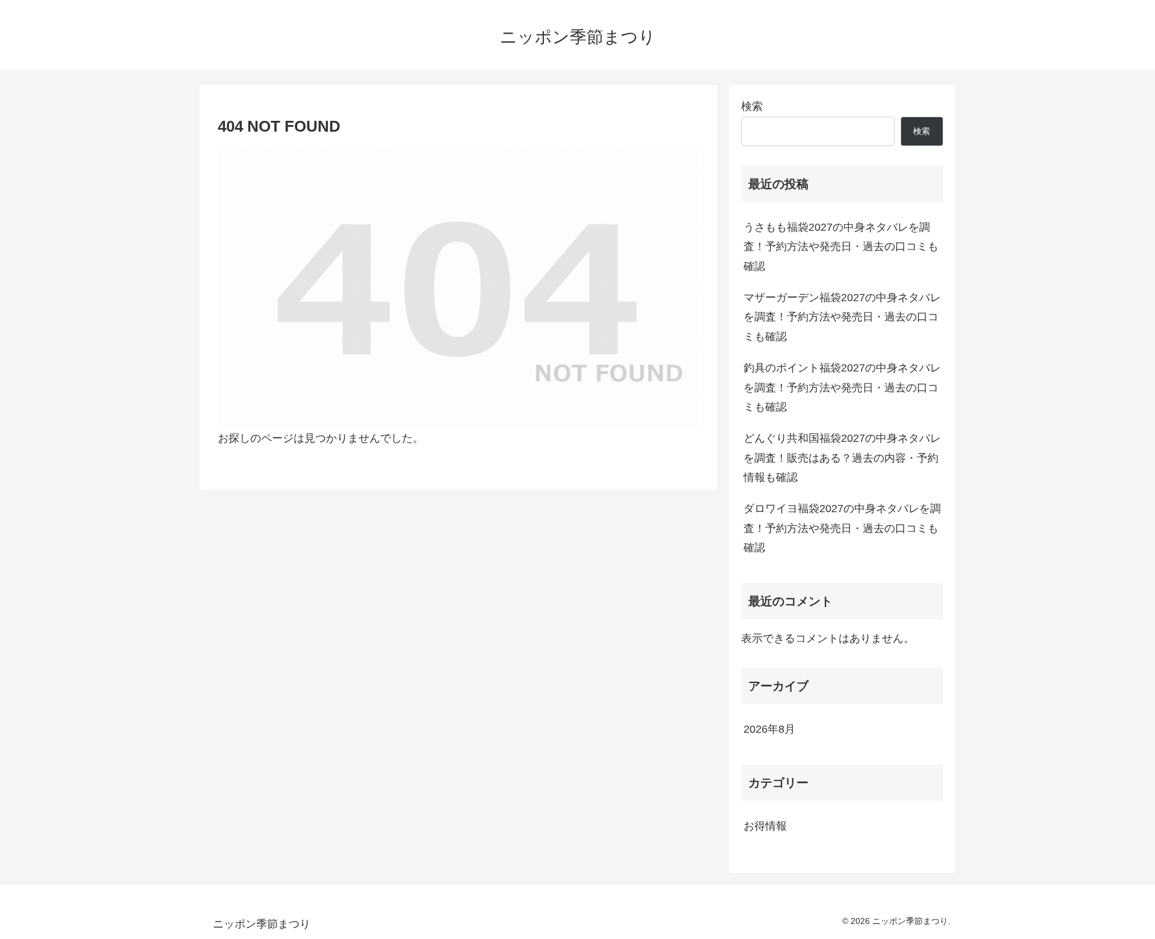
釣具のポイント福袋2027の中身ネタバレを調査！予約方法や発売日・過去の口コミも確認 (842, 387)
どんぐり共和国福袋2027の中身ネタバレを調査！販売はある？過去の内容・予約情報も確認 (842, 457)
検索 (752, 106)
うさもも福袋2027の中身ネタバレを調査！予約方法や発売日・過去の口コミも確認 (841, 246)
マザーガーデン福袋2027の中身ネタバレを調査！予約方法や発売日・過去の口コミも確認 (842, 317)
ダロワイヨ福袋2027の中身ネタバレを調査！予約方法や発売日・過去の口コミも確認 (842, 528)
